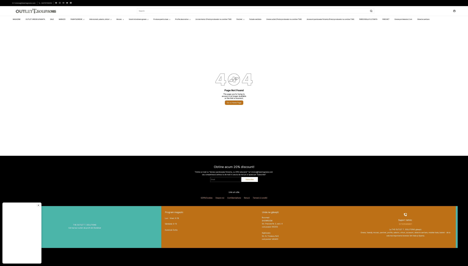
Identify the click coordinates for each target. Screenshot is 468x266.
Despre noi (220, 198)
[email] (63, 3)
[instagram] (60, 3)
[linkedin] (71, 3)
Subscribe (250, 179)
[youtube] (67, 3)
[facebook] (56, 3)
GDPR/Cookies (207, 198)
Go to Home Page (234, 103)
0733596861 (405, 224)
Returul (247, 198)
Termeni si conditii (260, 198)
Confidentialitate (234, 198)
